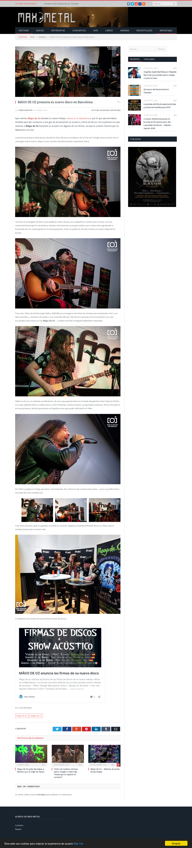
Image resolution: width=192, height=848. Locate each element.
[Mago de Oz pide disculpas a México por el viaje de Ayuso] (31, 755)
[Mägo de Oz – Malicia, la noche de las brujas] (104, 755)
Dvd (95, 30)
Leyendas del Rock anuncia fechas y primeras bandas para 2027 (160, 106)
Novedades (105, 110)
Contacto (19, 825)
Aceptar (176, 843)
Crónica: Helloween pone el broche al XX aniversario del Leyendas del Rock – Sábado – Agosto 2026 (158, 123)
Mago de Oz (21, 715)
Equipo (18, 829)
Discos (40, 30)
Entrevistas (58, 30)
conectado (40, 794)
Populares (149, 59)
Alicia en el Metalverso (78, 118)
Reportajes (166, 30)
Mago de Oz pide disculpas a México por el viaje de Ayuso (31, 770)
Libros (109, 30)
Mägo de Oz (34, 118)
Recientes (135, 59)
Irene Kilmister (25, 110)
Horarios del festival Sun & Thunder (61, 3)
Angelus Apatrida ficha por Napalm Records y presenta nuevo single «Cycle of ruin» (160, 74)
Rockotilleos (144, 30)
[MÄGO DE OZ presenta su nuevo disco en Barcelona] (67, 72)
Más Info (78, 843)
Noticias (24, 30)
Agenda (124, 30)
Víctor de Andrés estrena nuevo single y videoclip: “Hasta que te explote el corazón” (66, 773)
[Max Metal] (47, 17)
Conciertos (79, 30)
